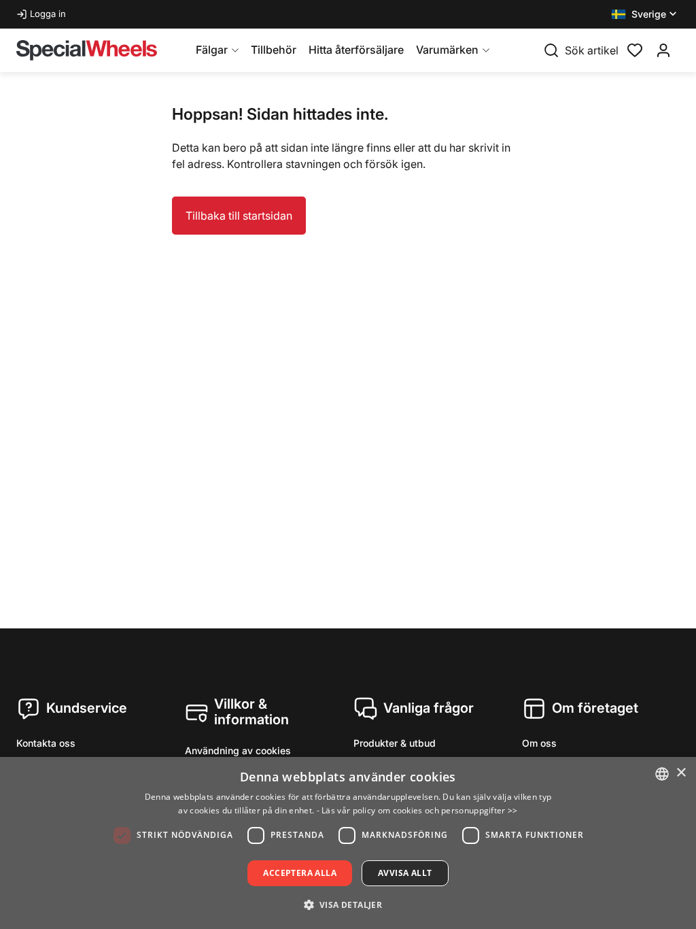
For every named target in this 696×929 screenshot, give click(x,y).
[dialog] (348, 843)
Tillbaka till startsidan (239, 215)
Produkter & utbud (394, 743)
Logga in (48, 13)
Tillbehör (273, 49)
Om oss (539, 743)
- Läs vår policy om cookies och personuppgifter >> (417, 810)
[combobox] (662, 774)
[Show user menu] (663, 50)
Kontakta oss (45, 743)
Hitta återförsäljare (356, 49)
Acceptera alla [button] (299, 873)
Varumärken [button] (447, 49)
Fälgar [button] (212, 49)
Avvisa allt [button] (405, 873)
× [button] (681, 773)
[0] (634, 49)
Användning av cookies (238, 750)
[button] (645, 14)
